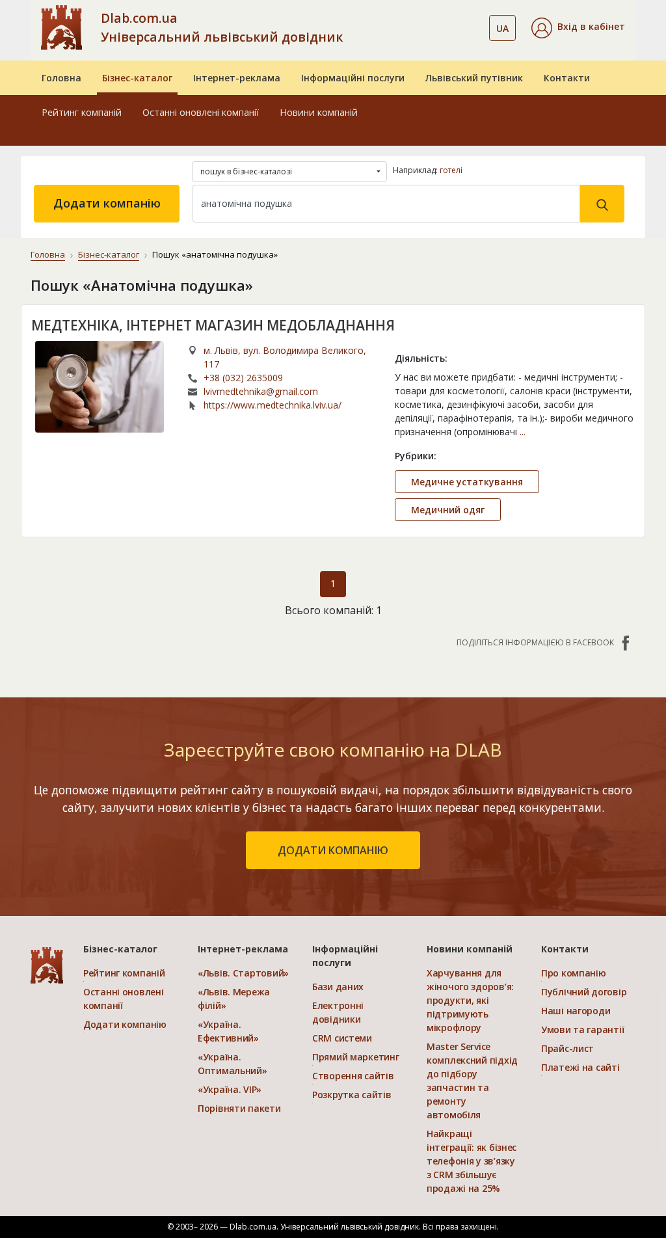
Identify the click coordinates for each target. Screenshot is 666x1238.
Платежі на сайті (580, 1067)
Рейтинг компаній (82, 112)
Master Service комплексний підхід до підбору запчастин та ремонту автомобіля (472, 1080)
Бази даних (338, 986)
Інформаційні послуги (353, 78)
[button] (578, 28)
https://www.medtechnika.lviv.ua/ (272, 405)
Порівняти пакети (239, 1108)
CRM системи (342, 1038)
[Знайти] (602, 203)
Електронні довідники (338, 1012)
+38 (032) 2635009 (243, 377)
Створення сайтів (353, 1076)
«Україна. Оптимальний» (232, 1064)
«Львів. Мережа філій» (234, 999)
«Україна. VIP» (229, 1089)
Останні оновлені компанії (200, 112)
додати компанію (333, 850)
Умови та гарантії (582, 1029)
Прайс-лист (567, 1048)
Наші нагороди (575, 1010)
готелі (451, 170)
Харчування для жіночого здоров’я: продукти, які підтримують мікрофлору (470, 1000)
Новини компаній (319, 112)
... (523, 431)
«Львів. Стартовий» (243, 973)
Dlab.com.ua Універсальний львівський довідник (222, 27)
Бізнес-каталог (137, 78)
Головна (61, 78)
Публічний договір (583, 992)
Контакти (567, 78)
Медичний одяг (448, 510)
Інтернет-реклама (236, 78)
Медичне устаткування (467, 482)
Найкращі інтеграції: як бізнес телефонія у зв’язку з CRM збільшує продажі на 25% (471, 1160)
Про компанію (573, 973)
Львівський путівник (474, 78)
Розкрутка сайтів (352, 1094)
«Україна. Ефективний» (228, 1031)
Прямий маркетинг (355, 1057)
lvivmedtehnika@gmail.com (261, 391)
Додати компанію (107, 203)
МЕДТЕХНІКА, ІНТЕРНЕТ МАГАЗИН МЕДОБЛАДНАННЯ (213, 325)
